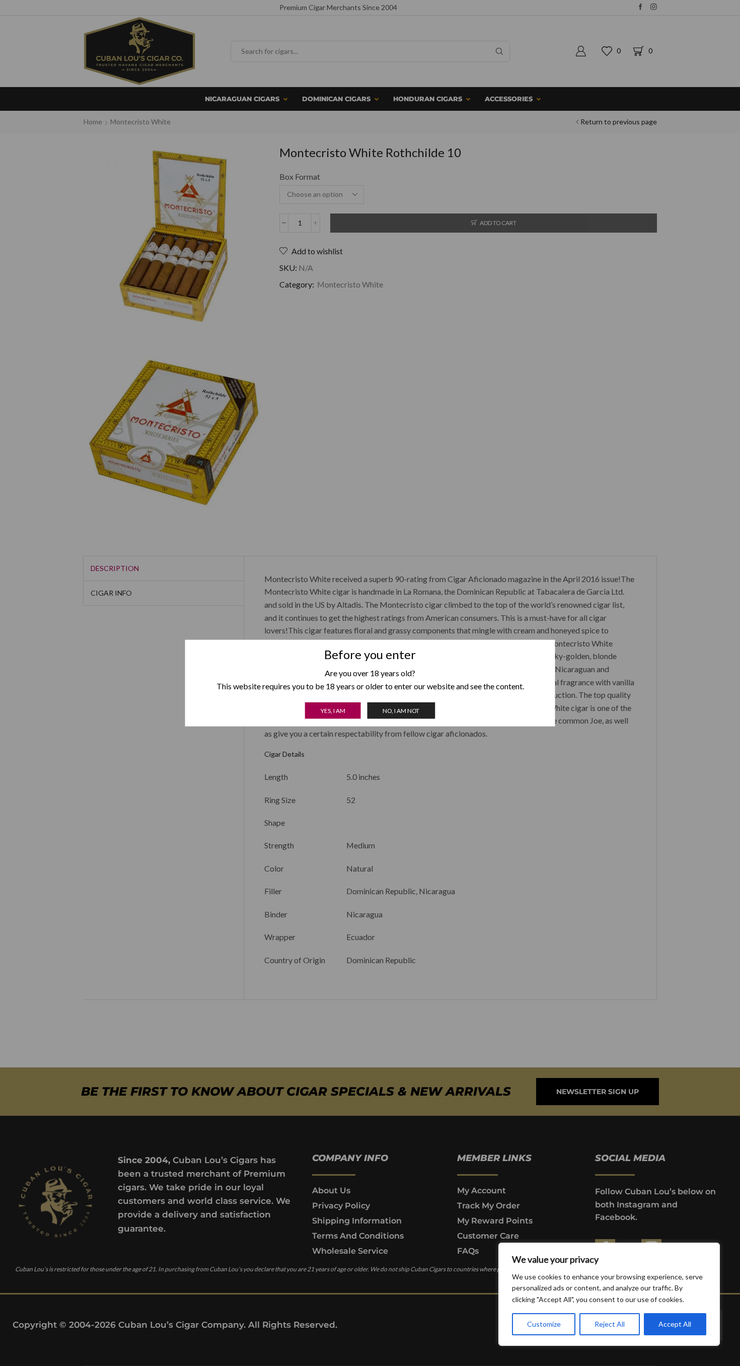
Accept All (674, 1324)
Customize (544, 1324)
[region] (609, 1294)
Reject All (610, 1324)
